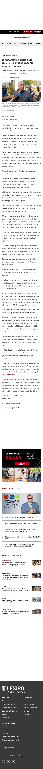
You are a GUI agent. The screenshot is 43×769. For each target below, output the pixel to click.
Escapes (4, 586)
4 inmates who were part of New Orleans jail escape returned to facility (16, 589)
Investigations (6, 560)
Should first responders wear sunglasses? (19, 517)
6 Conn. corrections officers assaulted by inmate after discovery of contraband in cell (15, 613)
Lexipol (15, 756)
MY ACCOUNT (28, 31)
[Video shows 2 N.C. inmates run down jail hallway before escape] (36, 599)
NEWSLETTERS (18, 31)
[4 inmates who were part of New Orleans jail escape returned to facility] (36, 588)
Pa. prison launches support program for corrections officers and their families (19, 545)
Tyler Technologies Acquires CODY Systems (21, 524)
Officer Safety (6, 609)
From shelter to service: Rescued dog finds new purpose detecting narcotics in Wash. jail (15, 577)
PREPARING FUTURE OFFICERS (29, 44)
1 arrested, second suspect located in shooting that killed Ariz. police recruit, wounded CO (14, 564)
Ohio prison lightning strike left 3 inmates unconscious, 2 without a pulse (20, 530)
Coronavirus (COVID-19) (9, 55)
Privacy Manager (8, 748)
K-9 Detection (6, 573)
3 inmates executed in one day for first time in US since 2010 (22, 538)
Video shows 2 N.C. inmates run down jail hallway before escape (15, 601)
